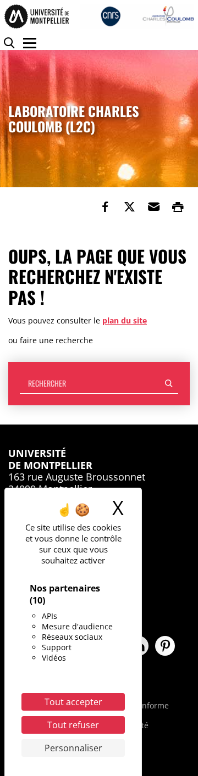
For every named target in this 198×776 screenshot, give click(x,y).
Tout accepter (73, 702)
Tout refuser (73, 725)
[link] (105, 207)
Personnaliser (73, 748)
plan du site (124, 320)
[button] (153, 207)
